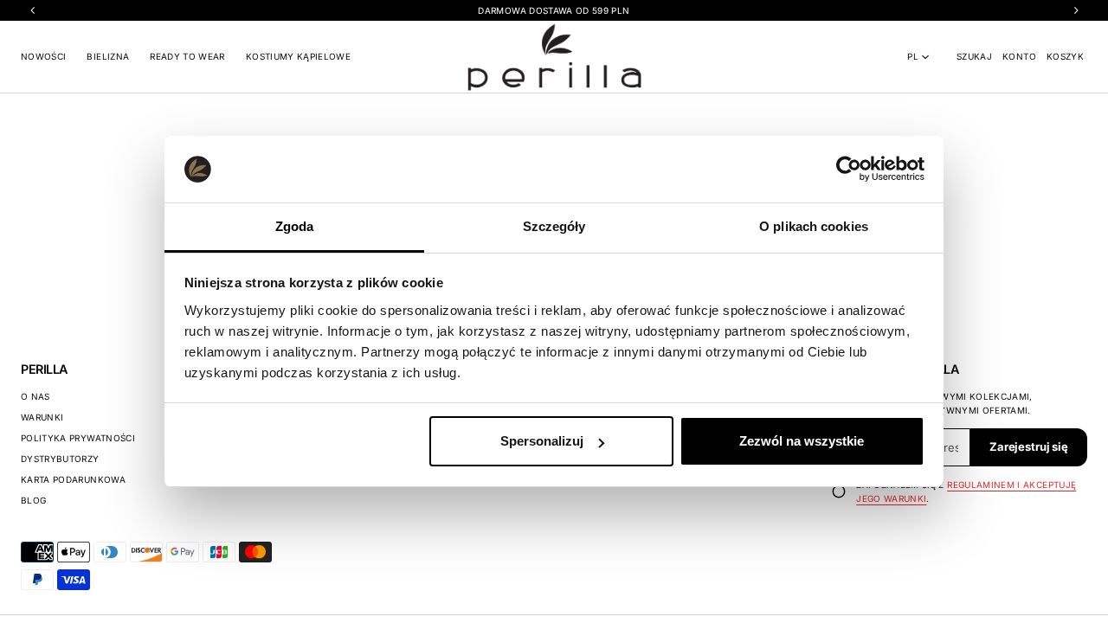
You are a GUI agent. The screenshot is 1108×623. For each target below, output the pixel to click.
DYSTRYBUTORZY (60, 458)
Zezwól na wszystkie (801, 441)
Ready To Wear (187, 56)
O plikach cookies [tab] (813, 226)
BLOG (33, 500)
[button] (974, 56)
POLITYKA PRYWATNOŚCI (78, 438)
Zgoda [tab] (294, 226)
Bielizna (108, 56)
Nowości (43, 56)
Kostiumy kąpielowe (298, 56)
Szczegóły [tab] (554, 226)
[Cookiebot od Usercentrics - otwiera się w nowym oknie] (848, 169)
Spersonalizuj (541, 441)
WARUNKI (42, 417)
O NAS (35, 396)
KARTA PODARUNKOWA (73, 479)
